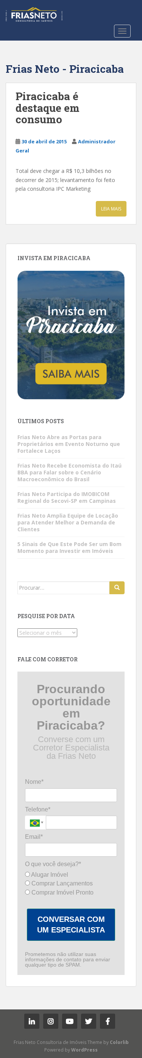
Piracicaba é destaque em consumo (48, 108)
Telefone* (37, 809)
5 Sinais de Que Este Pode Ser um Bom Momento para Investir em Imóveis (69, 547)
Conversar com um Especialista (71, 924)
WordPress (84, 1050)
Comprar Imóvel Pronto (62, 892)
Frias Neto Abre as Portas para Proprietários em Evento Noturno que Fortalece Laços (68, 443)
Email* (34, 837)
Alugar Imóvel (49, 874)
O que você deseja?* (53, 864)
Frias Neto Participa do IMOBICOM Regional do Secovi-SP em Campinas (66, 497)
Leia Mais (111, 209)
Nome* (34, 782)
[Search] (117, 587)
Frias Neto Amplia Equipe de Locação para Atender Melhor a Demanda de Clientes (67, 522)
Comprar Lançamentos (61, 883)
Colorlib (119, 1042)
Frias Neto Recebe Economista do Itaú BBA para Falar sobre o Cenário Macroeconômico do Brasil (69, 472)
